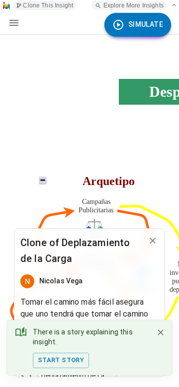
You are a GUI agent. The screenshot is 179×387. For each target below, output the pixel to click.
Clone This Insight (48, 5)
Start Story (61, 360)
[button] (77, 376)
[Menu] (14, 23)
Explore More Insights (133, 5)
